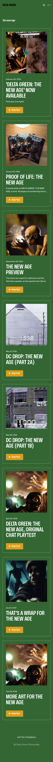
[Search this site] (44, 5)
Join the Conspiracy (26, 737)
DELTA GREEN (9, 5)
